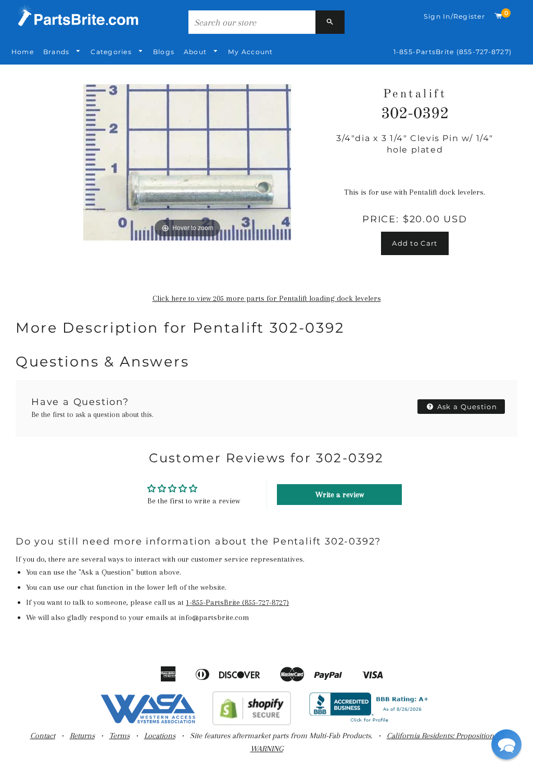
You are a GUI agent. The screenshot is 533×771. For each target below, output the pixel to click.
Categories (112, 52)
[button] (506, 744)
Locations (159, 735)
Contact (42, 735)
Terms (119, 735)
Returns (82, 735)
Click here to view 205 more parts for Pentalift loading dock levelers (267, 298)
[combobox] (251, 22)
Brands (57, 52)
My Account (250, 52)
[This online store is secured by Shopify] (251, 722)
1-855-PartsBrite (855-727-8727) (453, 52)
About (196, 52)
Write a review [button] (339, 494)
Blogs (163, 52)
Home (22, 52)
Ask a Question (466, 406)
